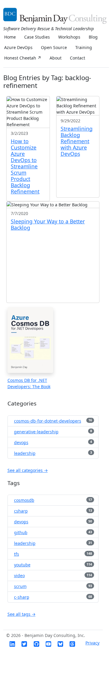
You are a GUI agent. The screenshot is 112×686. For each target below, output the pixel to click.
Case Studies (37, 37)
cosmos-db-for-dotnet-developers (47, 421)
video (19, 575)
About (56, 58)
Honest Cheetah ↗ (22, 58)
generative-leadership (36, 432)
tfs (16, 554)
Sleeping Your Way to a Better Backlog (48, 224)
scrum (20, 586)
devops (21, 442)
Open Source (54, 47)
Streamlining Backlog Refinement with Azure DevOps (77, 141)
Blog (93, 37)
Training (83, 47)
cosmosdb (24, 500)
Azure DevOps (18, 47)
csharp (21, 511)
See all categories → (27, 470)
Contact (77, 58)
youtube (22, 565)
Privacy (92, 643)
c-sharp (21, 597)
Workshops (69, 37)
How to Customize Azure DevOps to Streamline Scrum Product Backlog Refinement (25, 166)
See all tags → (21, 614)
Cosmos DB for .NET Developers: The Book (28, 383)
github (20, 532)
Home (10, 37)
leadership (25, 453)
